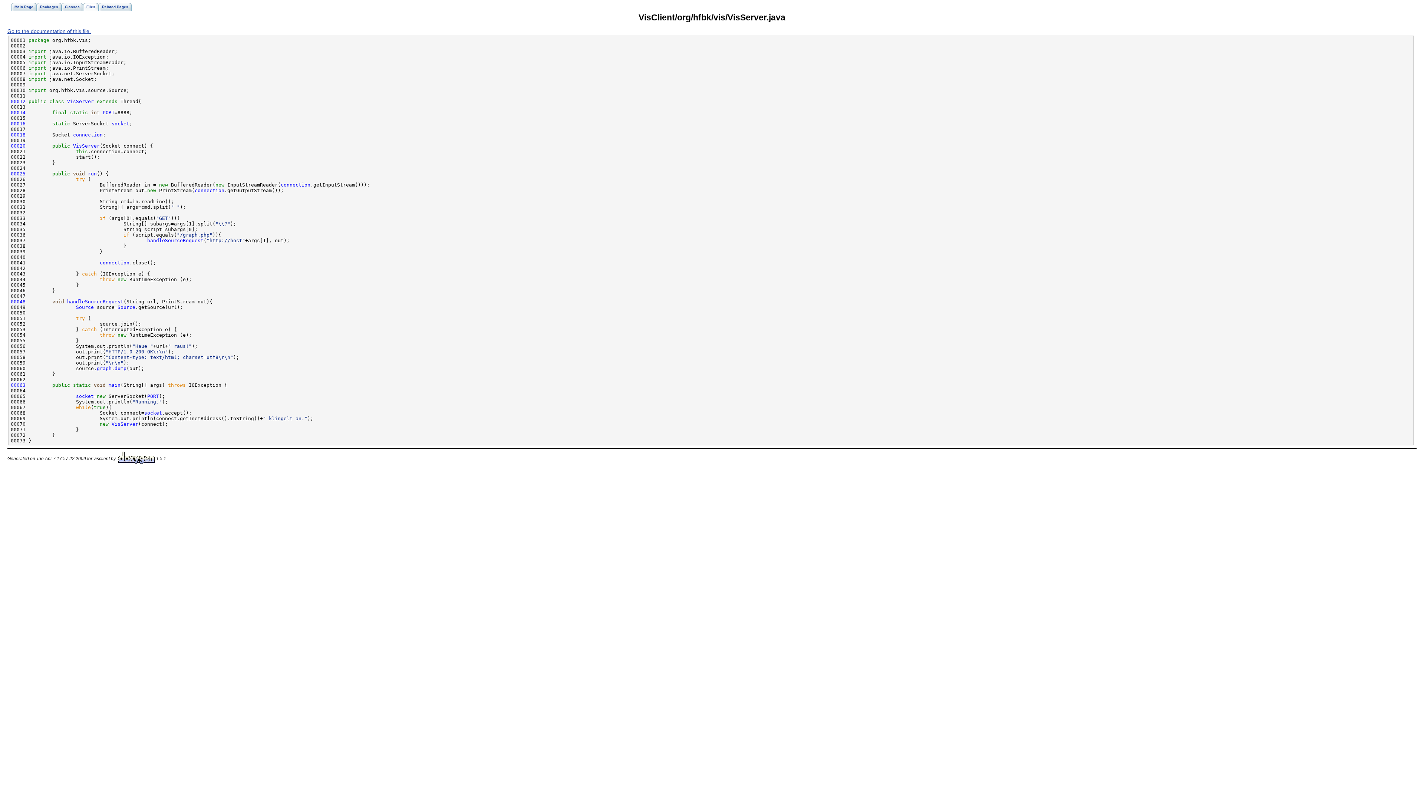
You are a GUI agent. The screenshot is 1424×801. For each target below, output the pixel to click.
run (92, 174)
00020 (18, 146)
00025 (18, 174)
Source (85, 307)
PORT (109, 112)
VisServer (80, 101)
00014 (18, 112)
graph (104, 368)
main (115, 385)
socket (120, 123)
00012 (18, 101)
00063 (18, 385)
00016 (18, 123)
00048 (18, 301)
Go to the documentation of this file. (49, 31)
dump (120, 368)
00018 (18, 135)
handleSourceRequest (175, 240)
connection (88, 135)
